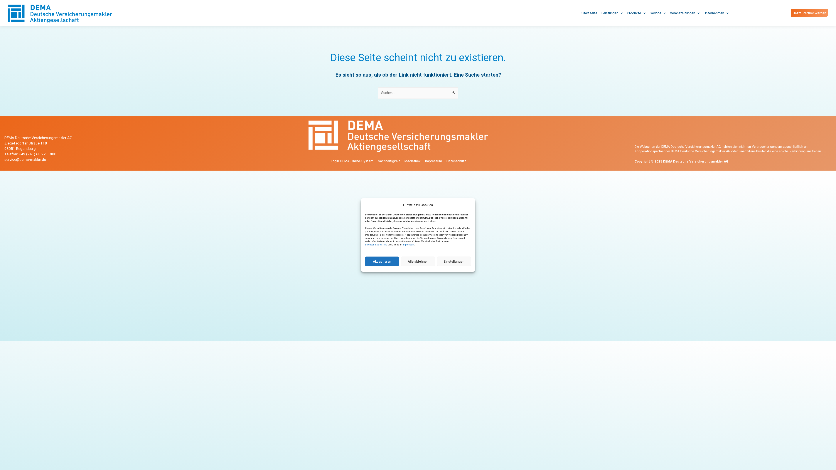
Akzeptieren (382, 262)
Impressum (408, 244)
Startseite (589, 13)
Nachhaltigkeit (389, 161)
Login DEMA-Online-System (352, 161)
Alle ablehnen (418, 262)
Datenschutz (456, 161)
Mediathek (412, 161)
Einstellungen (454, 262)
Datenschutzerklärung (376, 244)
